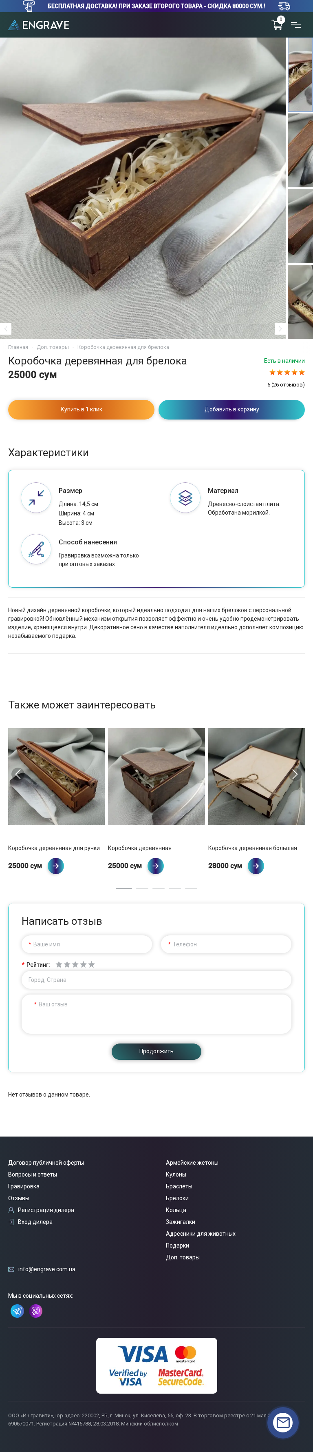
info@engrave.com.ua (46, 1269)
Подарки (177, 1245)
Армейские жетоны (192, 1162)
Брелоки (177, 1198)
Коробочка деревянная (140, 848)
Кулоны (176, 1174)
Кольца (176, 1210)
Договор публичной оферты (46, 1162)
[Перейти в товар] (56, 866)
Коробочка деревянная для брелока (123, 347)
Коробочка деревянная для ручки (54, 848)
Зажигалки (180, 1222)
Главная (18, 347)
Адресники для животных (201, 1233)
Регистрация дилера (46, 1210)
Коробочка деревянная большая (252, 848)
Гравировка (24, 1186)
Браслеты (179, 1186)
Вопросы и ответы (32, 1174)
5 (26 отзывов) (286, 385)
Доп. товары (53, 347)
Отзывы (18, 1198)
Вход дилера (35, 1222)
